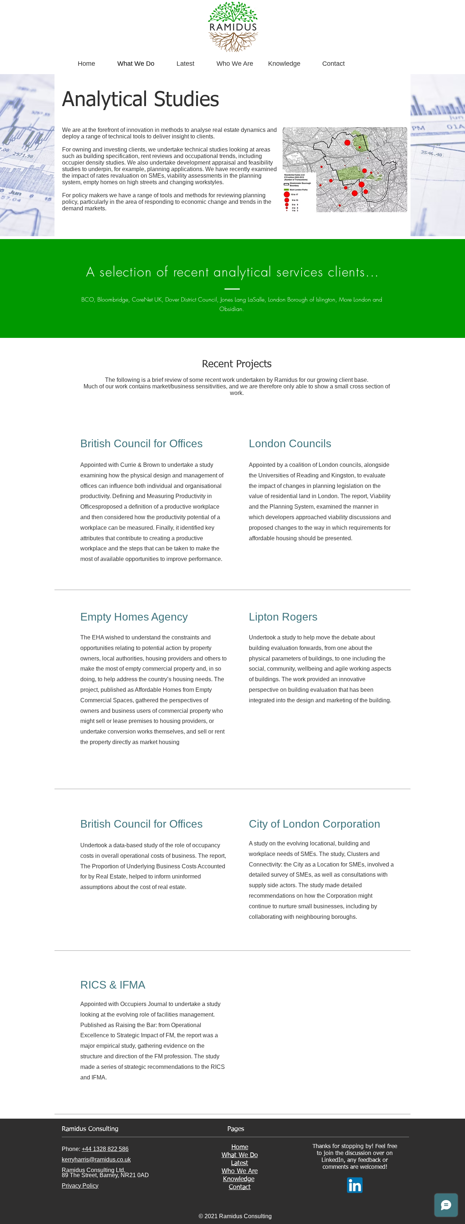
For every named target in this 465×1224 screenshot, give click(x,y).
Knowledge (238, 1179)
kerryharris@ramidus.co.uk (96, 1159)
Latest (239, 1163)
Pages (235, 1129)
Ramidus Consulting (90, 1129)
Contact (240, 1187)
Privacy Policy (80, 1186)
